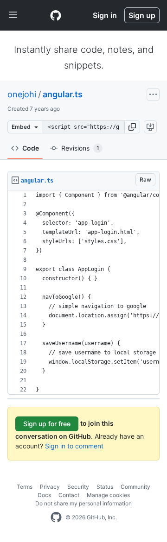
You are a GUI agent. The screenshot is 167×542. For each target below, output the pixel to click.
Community (135, 486)
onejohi (21, 94)
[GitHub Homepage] (56, 517)
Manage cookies (108, 495)
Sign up (141, 15)
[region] (83, 292)
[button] (132, 126)
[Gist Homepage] (55, 15)
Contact (68, 495)
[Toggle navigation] (13, 15)
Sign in (105, 15)
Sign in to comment (74, 446)
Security (78, 486)
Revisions (80, 148)
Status (104, 486)
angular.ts (63, 94)
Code (30, 148)
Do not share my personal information (83, 503)
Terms (24, 486)
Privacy (50, 486)
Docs (44, 495)
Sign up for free (47, 424)
